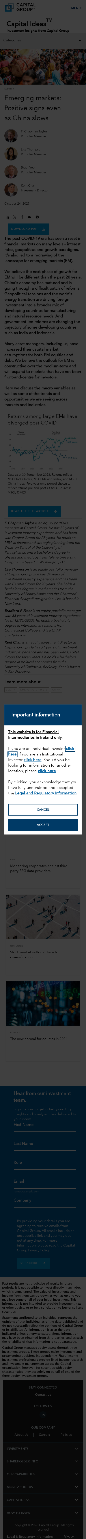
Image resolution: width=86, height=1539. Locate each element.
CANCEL (43, 809)
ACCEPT (43, 824)
